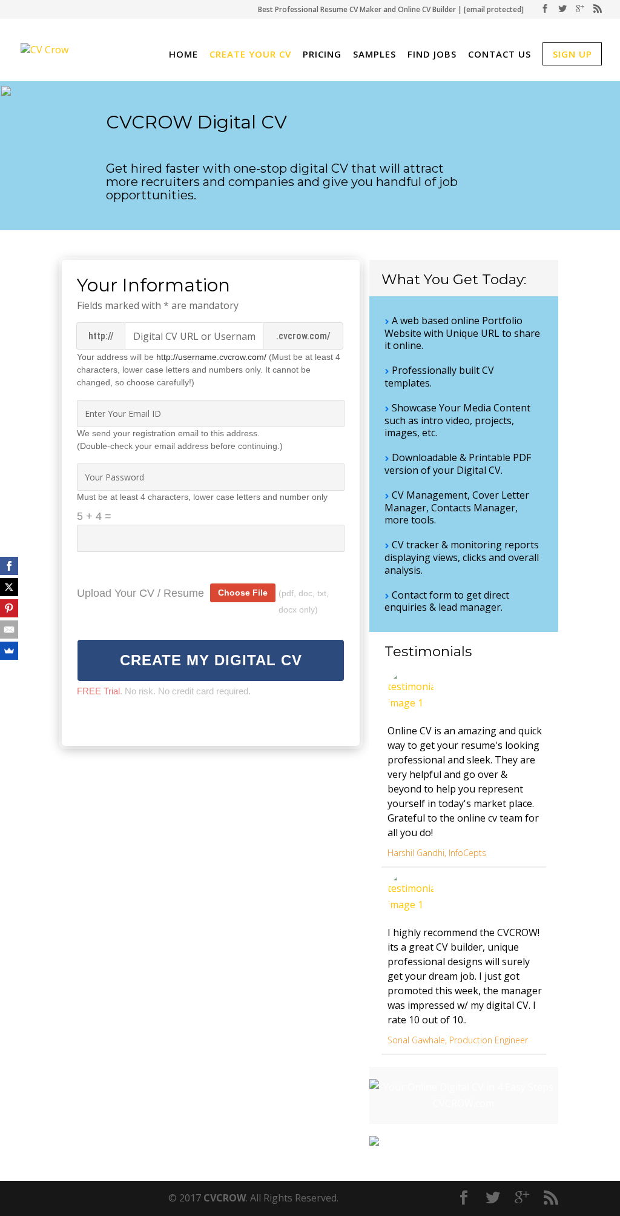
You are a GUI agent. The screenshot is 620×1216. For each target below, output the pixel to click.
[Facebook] (9, 566)
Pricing (322, 55)
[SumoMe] (9, 651)
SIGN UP (572, 54)
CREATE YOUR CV (250, 55)
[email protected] (494, 9)
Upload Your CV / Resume (140, 593)
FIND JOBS (432, 55)
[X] (9, 587)
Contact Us (499, 55)
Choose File (243, 592)
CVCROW (224, 1197)
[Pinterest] (9, 608)
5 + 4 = (94, 516)
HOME (183, 55)
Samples (374, 55)
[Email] (9, 629)
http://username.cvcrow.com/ (211, 357)
